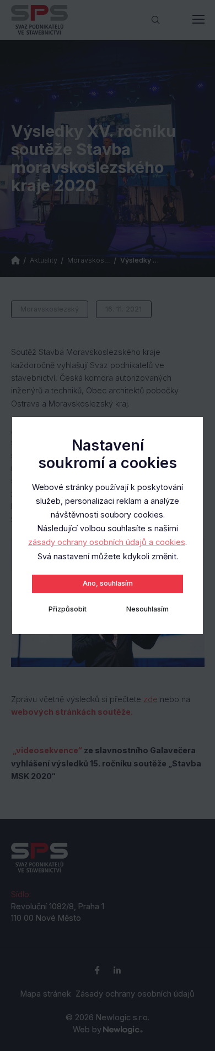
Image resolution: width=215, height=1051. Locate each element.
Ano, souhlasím (108, 583)
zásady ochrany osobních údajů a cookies (106, 542)
